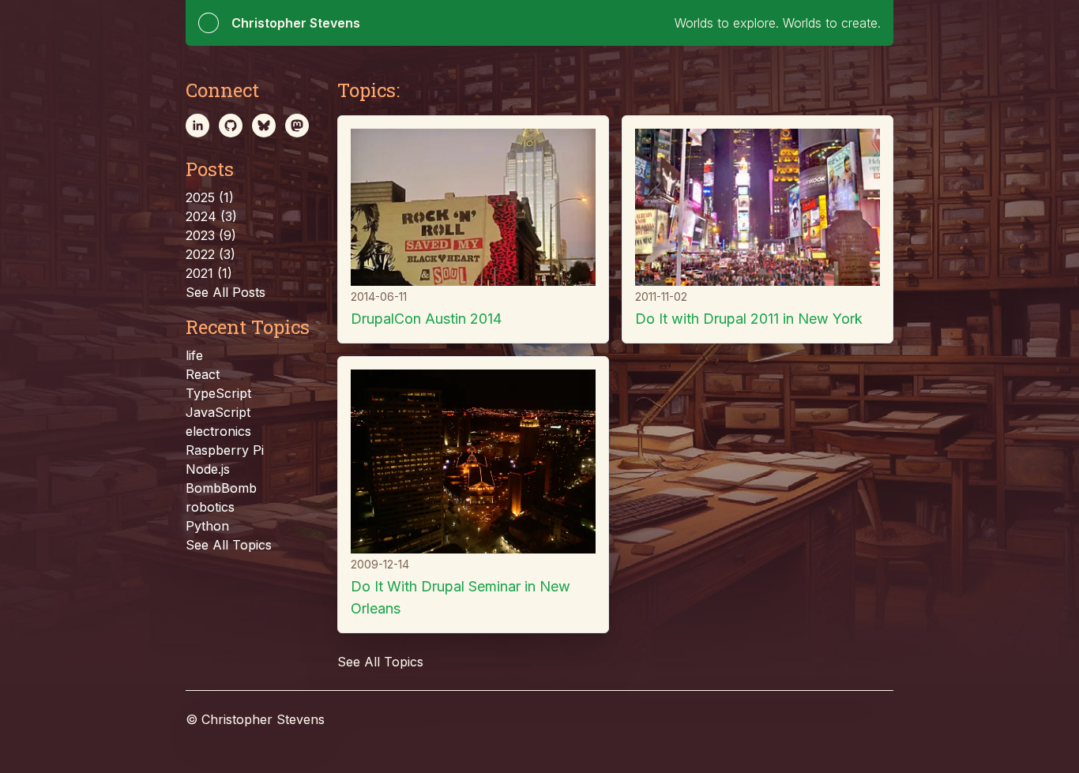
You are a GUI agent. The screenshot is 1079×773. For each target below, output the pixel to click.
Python (207, 526)
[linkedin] (197, 125)
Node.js (208, 469)
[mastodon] (297, 125)
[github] (230, 125)
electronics (218, 431)
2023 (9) (211, 235)
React (203, 374)
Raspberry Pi (225, 450)
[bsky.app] (264, 125)
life (194, 355)
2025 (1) (210, 197)
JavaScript (218, 412)
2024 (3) (211, 216)
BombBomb (221, 488)
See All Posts (225, 292)
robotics (210, 507)
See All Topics (229, 545)
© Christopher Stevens (255, 719)
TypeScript (218, 393)
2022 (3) (210, 254)
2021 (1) (209, 273)
